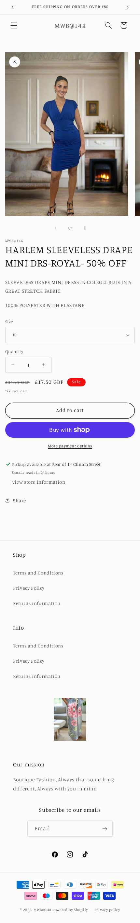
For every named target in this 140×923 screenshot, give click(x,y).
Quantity (14, 351)
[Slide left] (55, 228)
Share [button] (19, 500)
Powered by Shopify (70, 909)
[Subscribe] (104, 828)
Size (9, 321)
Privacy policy (107, 909)
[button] (13, 25)
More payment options (70, 446)
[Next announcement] (127, 7)
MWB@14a (42, 909)
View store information (38, 482)
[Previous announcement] (12, 7)
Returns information (37, 603)
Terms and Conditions (38, 572)
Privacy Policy (29, 588)
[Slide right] (84, 228)
